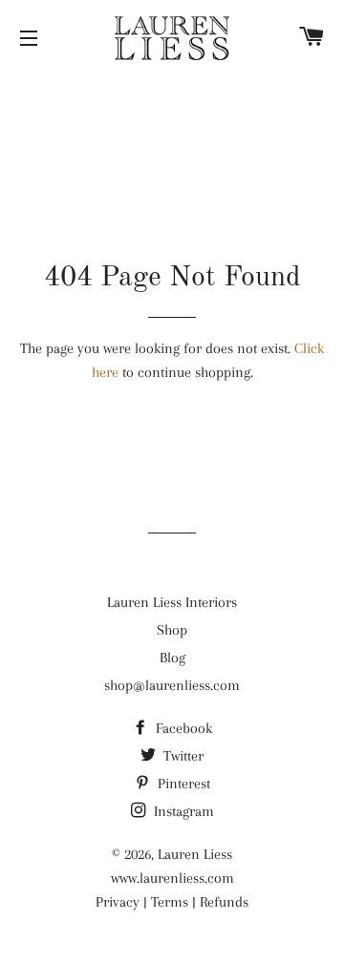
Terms (169, 901)
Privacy (118, 901)
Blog (172, 657)
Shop (172, 629)
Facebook (182, 728)
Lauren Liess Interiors (172, 602)
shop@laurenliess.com (172, 685)
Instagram (182, 811)
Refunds (224, 901)
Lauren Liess (195, 854)
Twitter (182, 755)
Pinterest (182, 783)
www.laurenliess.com (172, 878)
